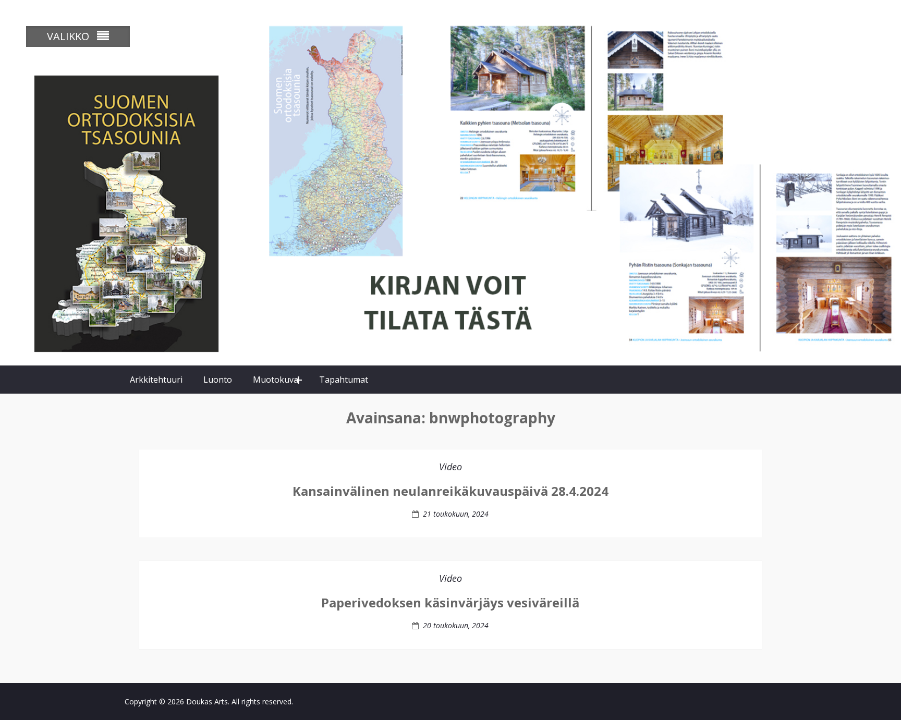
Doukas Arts (207, 701)
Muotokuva (275, 379)
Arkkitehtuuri (156, 379)
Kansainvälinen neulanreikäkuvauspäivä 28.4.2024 (450, 490)
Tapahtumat (343, 379)
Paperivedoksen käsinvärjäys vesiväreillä (450, 602)
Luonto (217, 379)
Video (450, 466)
